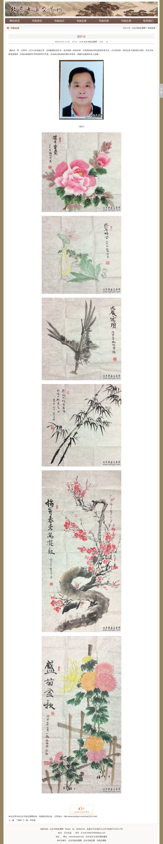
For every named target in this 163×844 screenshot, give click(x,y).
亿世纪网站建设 (100, 837)
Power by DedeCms (75, 829)
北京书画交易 (89, 840)
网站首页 (15, 20)
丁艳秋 (19, 820)
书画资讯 (37, 20)
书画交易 (126, 20)
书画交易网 (101, 840)
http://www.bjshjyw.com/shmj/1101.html (80, 816)
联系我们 (148, 20)
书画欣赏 (104, 20)
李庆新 (33, 820)
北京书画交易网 (138, 28)
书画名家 (81, 20)
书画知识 (59, 20)
